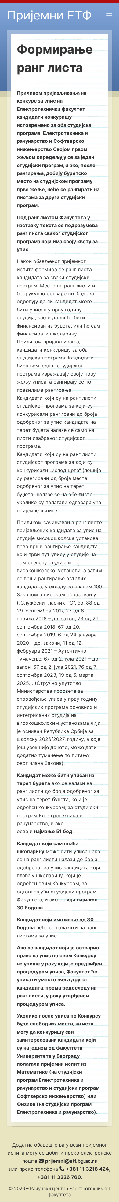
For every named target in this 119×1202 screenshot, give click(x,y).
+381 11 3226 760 (59, 1177)
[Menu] (109, 15)
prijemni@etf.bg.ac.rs (71, 1161)
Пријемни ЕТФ (49, 15)
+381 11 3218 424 (87, 1169)
